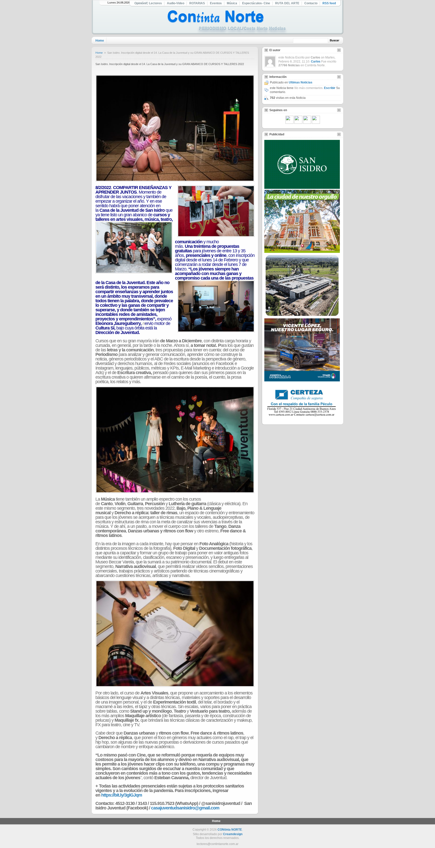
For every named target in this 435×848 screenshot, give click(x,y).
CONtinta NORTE (230, 829)
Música (232, 3)
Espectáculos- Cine (256, 3)
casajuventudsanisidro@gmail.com (185, 807)
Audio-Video (175, 3)
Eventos (216, 3)
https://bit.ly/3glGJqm (121, 795)
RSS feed (329, 3)
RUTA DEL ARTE (287, 3)
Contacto (310, 3)
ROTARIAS (197, 3)
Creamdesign (232, 834)
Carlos (315, 61)
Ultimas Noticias (300, 82)
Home (99, 40)
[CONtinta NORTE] (227, 22)
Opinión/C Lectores (148, 3)
